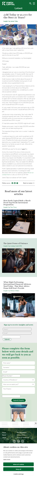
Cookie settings (19, 474)
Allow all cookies (18, 464)
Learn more (6, 459)
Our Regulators (21, 432)
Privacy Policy (21, 435)
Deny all (18, 469)
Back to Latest (28, 183)
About (4, 435)
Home (4, 432)
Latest (4, 437)
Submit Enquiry (18, 400)
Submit (7, 339)
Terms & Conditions (23, 437)
